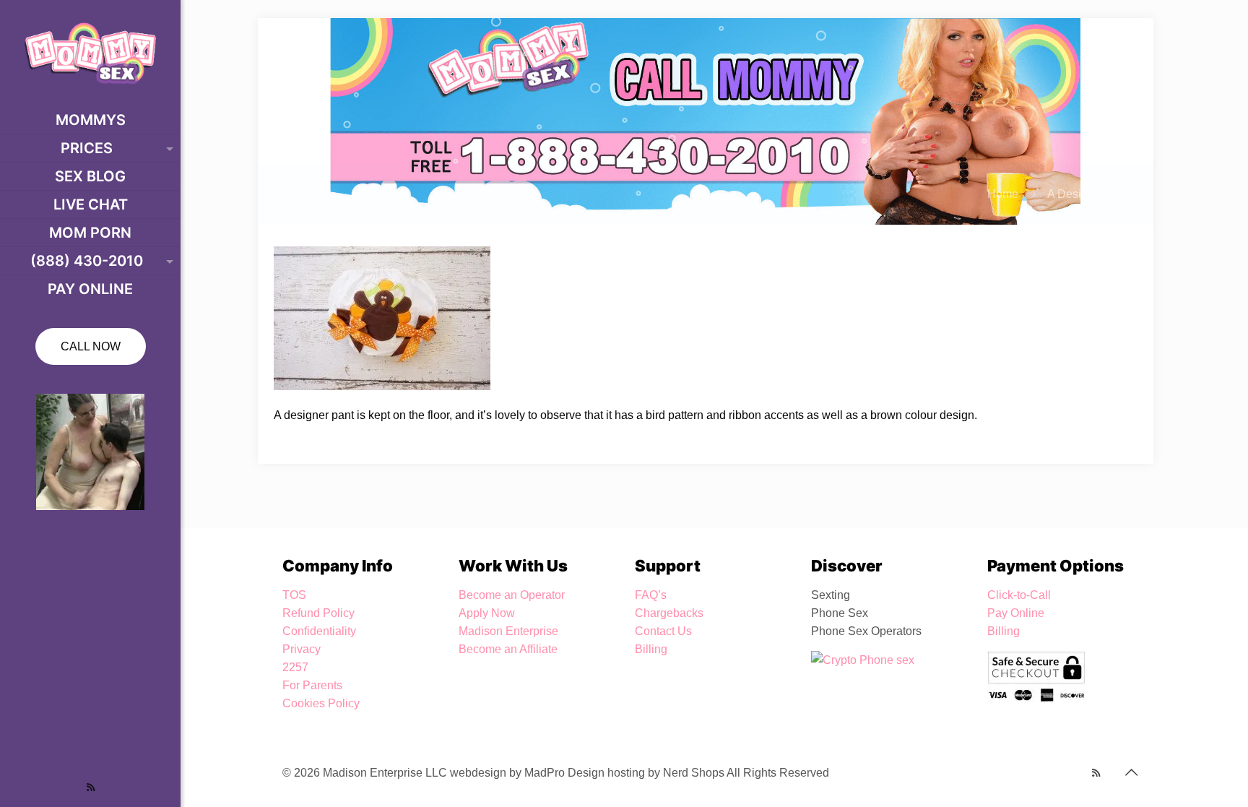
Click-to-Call (1019, 595)
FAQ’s (651, 595)
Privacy (301, 649)
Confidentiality (319, 631)
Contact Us (663, 631)
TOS (294, 595)
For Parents (312, 685)
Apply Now (487, 613)
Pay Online (1015, 613)
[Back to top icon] (1131, 772)
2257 (295, 667)
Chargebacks (669, 613)
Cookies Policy (321, 703)
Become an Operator (512, 595)
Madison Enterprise (508, 631)
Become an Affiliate (508, 649)
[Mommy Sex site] (90, 53)
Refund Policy (318, 613)
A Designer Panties (1096, 194)
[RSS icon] (90, 787)
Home (1002, 194)
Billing (651, 649)
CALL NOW (91, 346)
